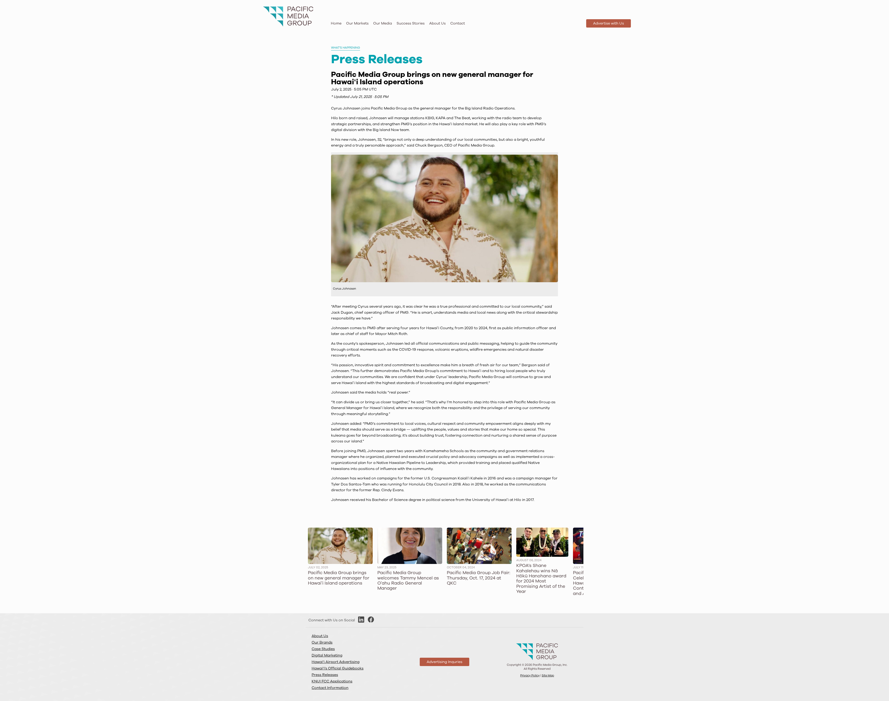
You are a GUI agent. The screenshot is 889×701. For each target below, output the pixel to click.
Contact (457, 23)
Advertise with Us (608, 23)
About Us (437, 23)
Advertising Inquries (444, 661)
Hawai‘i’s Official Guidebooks (337, 668)
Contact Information (330, 687)
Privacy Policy (530, 675)
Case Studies (323, 648)
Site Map (548, 675)
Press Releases (325, 674)
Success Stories (411, 23)
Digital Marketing (327, 655)
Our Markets (357, 23)
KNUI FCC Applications (332, 681)
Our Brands (322, 642)
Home (336, 23)
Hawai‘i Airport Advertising (336, 661)
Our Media (382, 23)
